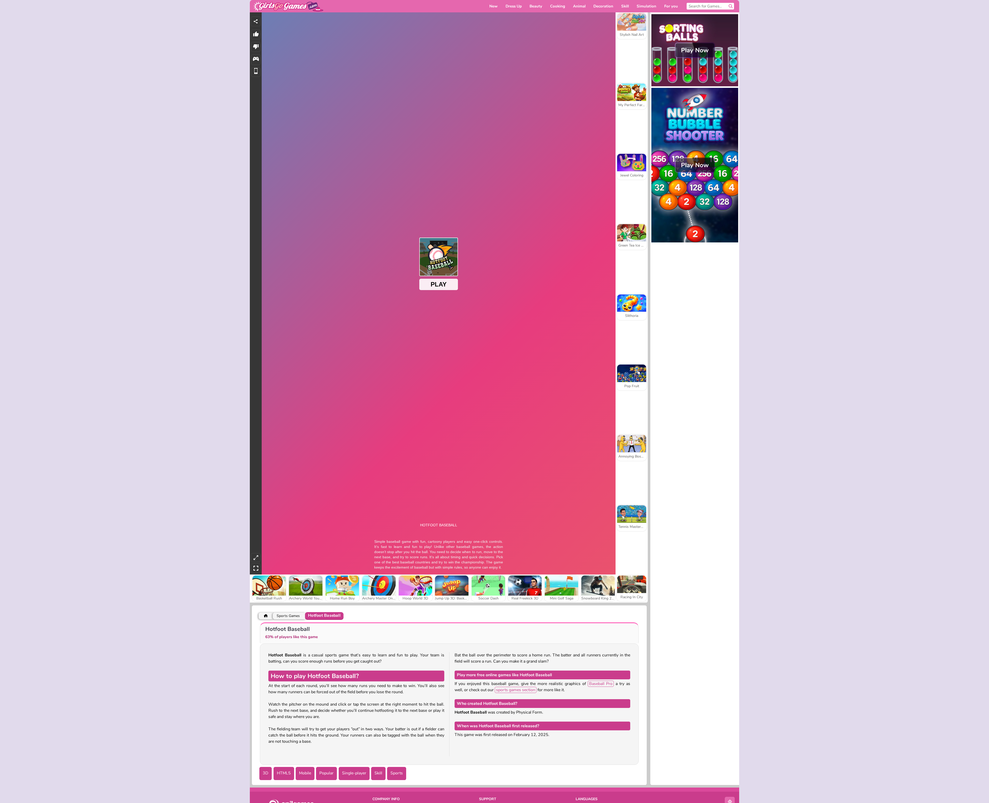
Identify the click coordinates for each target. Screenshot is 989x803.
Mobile (305, 773)
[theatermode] (256, 557)
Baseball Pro (601, 684)
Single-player (354, 773)
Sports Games (288, 615)
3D (265, 773)
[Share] (256, 21)
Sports (396, 773)
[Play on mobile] (256, 72)
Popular (326, 773)
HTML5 (284, 773)
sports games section (515, 690)
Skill (378, 773)
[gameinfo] (256, 59)
